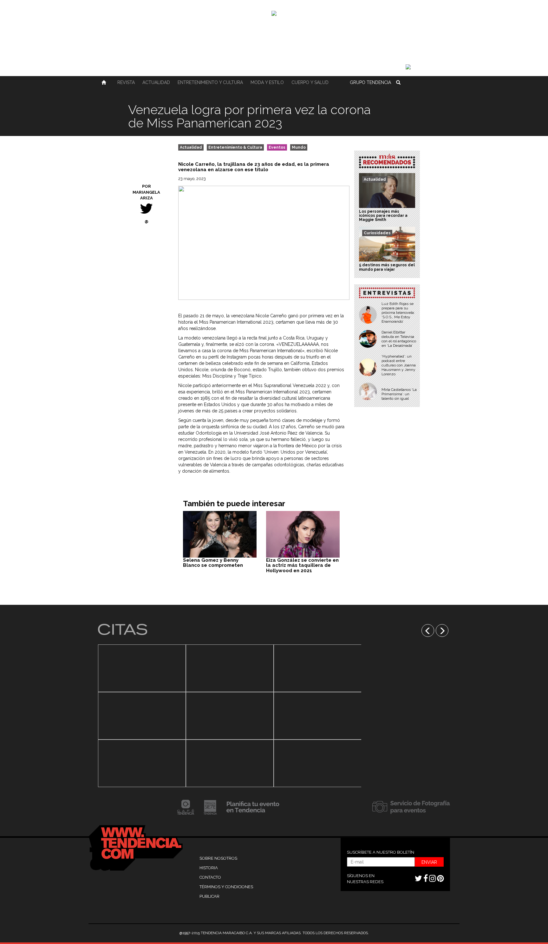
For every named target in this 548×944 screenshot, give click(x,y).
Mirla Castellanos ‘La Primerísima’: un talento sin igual (399, 394)
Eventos (277, 147)
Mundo (299, 147)
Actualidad (156, 82)
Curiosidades (377, 233)
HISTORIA (208, 867)
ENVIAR (429, 862)
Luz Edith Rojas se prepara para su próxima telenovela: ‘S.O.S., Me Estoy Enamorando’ (398, 312)
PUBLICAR (209, 896)
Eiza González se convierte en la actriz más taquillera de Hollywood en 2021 (302, 565)
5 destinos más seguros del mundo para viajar (387, 267)
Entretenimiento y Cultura (210, 82)
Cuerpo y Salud (310, 82)
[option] (142, 715)
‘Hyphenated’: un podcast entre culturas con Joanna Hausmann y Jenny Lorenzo (399, 365)
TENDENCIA (370, 82)
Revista (126, 82)
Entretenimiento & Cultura (235, 147)
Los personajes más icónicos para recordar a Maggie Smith (383, 215)
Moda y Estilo (267, 82)
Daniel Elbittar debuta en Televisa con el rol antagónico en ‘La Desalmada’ (399, 339)
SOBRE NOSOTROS (218, 858)
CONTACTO (210, 877)
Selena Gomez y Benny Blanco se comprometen (213, 562)
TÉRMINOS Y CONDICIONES (226, 886)
